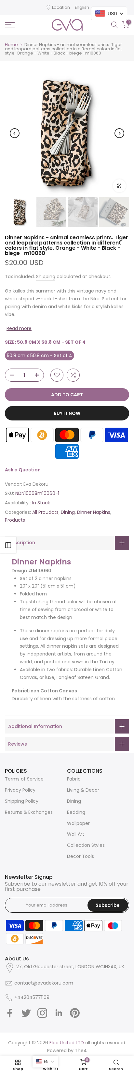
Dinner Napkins (93, 512)
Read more (19, 328)
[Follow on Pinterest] (75, 1013)
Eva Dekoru (35, 484)
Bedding (76, 812)
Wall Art (75, 834)
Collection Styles (86, 845)
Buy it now (67, 413)
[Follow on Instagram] (42, 1013)
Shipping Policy (21, 801)
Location (61, 7)
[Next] (119, 133)
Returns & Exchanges (29, 812)
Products (15, 520)
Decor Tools (80, 856)
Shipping (45, 276)
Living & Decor (83, 790)
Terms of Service (24, 779)
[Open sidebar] (8, 545)
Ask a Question (23, 469)
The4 (81, 1050)
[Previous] (15, 133)
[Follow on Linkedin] (58, 1013)
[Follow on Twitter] (26, 1013)
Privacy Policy (20, 790)
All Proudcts (45, 512)
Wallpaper (78, 823)
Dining (68, 512)
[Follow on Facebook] (10, 1013)
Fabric (74, 779)
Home (11, 44)
